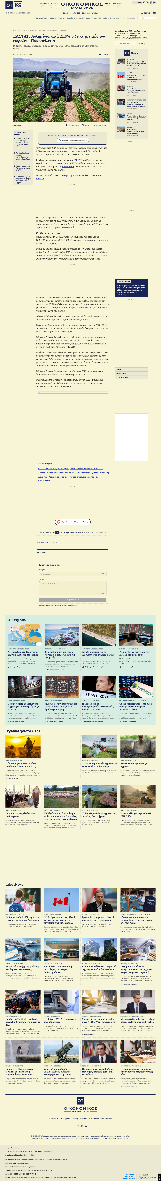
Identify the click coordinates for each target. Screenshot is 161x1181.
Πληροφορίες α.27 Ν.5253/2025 (100, 1119)
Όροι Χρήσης (55, 606)
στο (66, 532)
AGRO (18, 31)
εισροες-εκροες (43, 542)
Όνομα (41, 570)
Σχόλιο (41, 579)
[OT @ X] (147, 3)
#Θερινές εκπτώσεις (82, 18)
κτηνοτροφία (75, 151)
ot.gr (14, 31)
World (95, 13)
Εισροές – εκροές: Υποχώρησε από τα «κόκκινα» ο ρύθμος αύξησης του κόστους (73, 472)
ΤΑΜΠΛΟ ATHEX (122, 377)
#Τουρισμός (68, 18)
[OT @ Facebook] (144, 3)
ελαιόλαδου (68, 166)
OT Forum (137, 3)
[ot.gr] (82, 8)
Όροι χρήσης (65, 1119)
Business (76, 13)
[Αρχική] (13, 5)
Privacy (75, 1119)
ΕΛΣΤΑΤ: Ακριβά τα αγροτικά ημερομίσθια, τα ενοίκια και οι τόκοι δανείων (70, 468)
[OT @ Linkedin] (154, 3)
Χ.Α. (7, 23)
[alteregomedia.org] (129, 1178)
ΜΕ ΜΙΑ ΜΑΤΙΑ (121, 373)
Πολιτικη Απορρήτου (70, 606)
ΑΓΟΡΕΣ (119, 369)
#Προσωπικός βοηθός (116, 18)
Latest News (14, 884)
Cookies (83, 1119)
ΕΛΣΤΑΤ (78, 160)
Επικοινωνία (53, 1119)
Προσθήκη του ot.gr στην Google (74, 140)
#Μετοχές (103, 18)
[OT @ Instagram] (151, 3)
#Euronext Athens (41, 18)
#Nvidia (94, 18)
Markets (67, 13)
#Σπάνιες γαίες (56, 18)
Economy (86, 13)
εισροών (49, 151)
